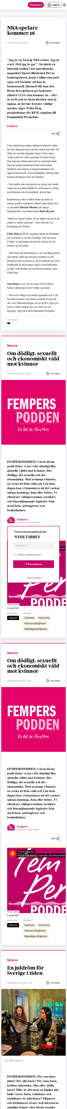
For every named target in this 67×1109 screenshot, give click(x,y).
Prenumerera (36, 4)
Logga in (56, 4)
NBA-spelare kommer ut (22, 30)
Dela (53, 133)
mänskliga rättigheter (36, 629)
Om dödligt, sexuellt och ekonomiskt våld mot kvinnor (33, 359)
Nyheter (12, 346)
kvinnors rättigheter (35, 623)
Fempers (22, 519)
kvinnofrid (44, 618)
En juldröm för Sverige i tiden (25, 970)
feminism (29, 618)
